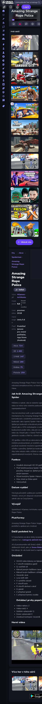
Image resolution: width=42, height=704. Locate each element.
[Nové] (3, 19)
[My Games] (10, 7)
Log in (26, 7)
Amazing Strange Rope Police (18, 264)
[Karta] (3, 64)
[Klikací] (3, 68)
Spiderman (16, 257)
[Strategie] (3, 92)
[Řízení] (3, 76)
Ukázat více (26, 242)
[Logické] (3, 72)
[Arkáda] (3, 49)
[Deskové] (3, 53)
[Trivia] (3, 100)
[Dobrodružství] (3, 56)
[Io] (3, 60)
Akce (21, 253)
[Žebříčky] (3, 39)
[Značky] (3, 106)
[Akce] (3, 45)
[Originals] (3, 31)
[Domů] (3, 11)
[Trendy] (3, 23)
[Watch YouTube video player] (38, 645)
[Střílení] (3, 96)
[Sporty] (3, 88)
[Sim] (3, 80)
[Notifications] (17, 7)
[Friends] (4, 7)
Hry (13, 253)
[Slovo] (3, 84)
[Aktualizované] (3, 27)
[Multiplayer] (3, 35)
